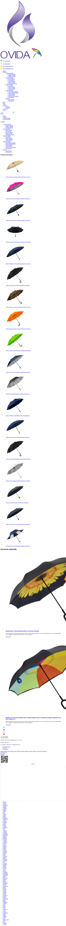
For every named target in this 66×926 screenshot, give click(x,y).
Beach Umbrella (11, 87)
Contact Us (5, 108)
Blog (4, 103)
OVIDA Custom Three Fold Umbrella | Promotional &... (17, 502)
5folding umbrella (11, 76)
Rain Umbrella (11, 751)
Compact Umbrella (9, 73)
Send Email (3, 753)
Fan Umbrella (11, 80)
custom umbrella (4, 751)
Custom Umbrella (9, 77)
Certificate (8, 106)
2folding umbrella (11, 74)
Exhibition (8, 107)
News (4, 102)
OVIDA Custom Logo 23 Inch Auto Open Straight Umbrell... (18, 307)
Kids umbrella (11, 97)
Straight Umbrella (9, 90)
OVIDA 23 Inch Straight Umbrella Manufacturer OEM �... (18, 480)
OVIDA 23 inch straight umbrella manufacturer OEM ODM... (18, 459)
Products (5, 72)
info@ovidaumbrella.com (8, 66)
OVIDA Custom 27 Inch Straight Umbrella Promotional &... (18, 372)
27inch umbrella (11, 93)
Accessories (10, 85)
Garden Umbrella (11, 88)
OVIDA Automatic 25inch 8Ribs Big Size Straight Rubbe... (18, 415)
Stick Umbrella (17, 751)
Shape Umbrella (11, 82)
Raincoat (7, 98)
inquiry (7, 636)
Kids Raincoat (11, 100)
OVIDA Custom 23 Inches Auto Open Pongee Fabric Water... (18, 350)
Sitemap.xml (5, 749)
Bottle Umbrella (11, 78)
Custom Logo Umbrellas (42, 751)
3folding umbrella (11, 75)
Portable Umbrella (24, 751)
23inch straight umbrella (13, 91)
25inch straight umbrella (13, 92)
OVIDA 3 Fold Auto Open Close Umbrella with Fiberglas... (18, 524)
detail (10, 636)
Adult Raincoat (11, 99)
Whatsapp (3, 754)
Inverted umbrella (11, 81)
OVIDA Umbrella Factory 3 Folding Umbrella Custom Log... (18, 220)
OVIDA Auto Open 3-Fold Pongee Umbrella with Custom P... (18, 242)
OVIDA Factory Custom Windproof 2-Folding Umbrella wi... (18, 198)
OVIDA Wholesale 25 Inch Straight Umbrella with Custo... (18, 437)
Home (4, 70)
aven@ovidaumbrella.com (8, 68)
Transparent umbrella (12, 83)
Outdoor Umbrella (9, 84)
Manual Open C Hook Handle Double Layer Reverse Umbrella (22, 631)
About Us (5, 105)
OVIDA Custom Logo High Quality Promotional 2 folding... (18, 177)
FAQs (4, 110)
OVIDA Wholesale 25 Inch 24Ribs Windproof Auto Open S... (18, 263)
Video (4, 104)
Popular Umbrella (32, 751)
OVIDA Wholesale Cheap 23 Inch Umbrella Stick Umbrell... (18, 328)
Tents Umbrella (11, 89)
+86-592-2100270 (6, 63)
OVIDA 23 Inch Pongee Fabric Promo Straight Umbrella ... (18, 285)
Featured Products (6, 746)
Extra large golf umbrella (13, 96)
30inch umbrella (11, 95)
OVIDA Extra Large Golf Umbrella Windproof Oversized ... (18, 546)
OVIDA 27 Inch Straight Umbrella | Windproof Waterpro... (18, 393)
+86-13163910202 (6, 61)
